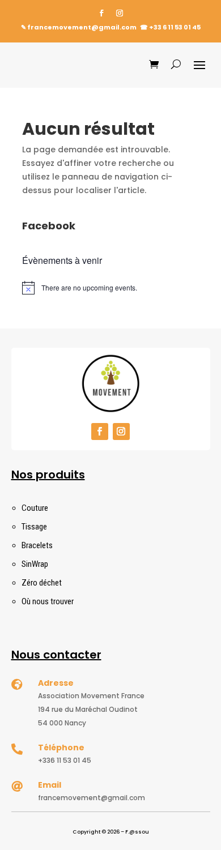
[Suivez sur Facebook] (101, 13)
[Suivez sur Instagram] (119, 13)
